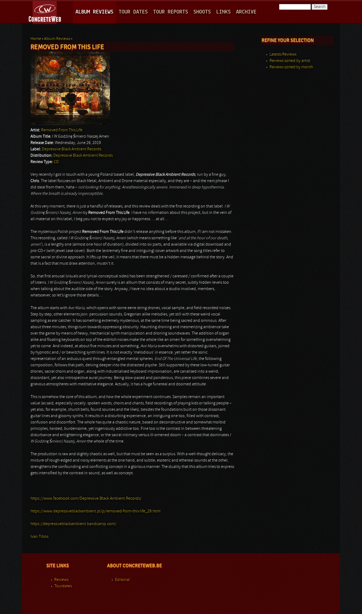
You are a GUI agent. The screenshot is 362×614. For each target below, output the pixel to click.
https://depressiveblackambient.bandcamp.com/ (73, 524)
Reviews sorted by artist (290, 61)
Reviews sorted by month (291, 67)
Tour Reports (170, 12)
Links (223, 12)
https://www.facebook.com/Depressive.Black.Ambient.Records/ (86, 498)
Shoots (202, 12)
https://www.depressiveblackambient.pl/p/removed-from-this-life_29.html (95, 511)
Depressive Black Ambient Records (71, 149)
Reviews (61, 580)
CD (56, 162)
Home (35, 39)
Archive (246, 12)
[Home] (45, 11)
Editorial (122, 580)
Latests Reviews (283, 54)
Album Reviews (94, 12)
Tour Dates (133, 12)
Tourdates (63, 586)
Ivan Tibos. (39, 537)
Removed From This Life (61, 130)
